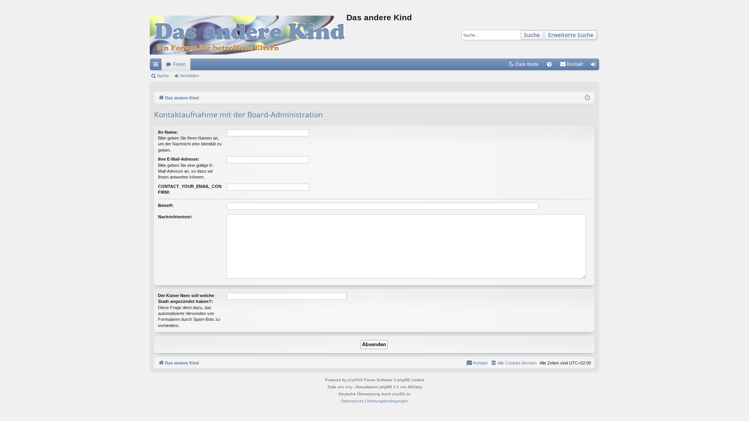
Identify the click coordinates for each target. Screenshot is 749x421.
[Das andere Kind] (248, 35)
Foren (179, 64)
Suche (532, 35)
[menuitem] (549, 64)
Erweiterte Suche (570, 35)
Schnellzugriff (157, 66)
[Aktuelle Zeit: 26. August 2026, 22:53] (587, 98)
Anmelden (189, 75)
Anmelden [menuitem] (595, 66)
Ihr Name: (168, 132)
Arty (348, 387)
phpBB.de (401, 394)
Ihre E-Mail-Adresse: (178, 159)
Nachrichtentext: (175, 216)
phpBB (354, 380)
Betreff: (166, 205)
